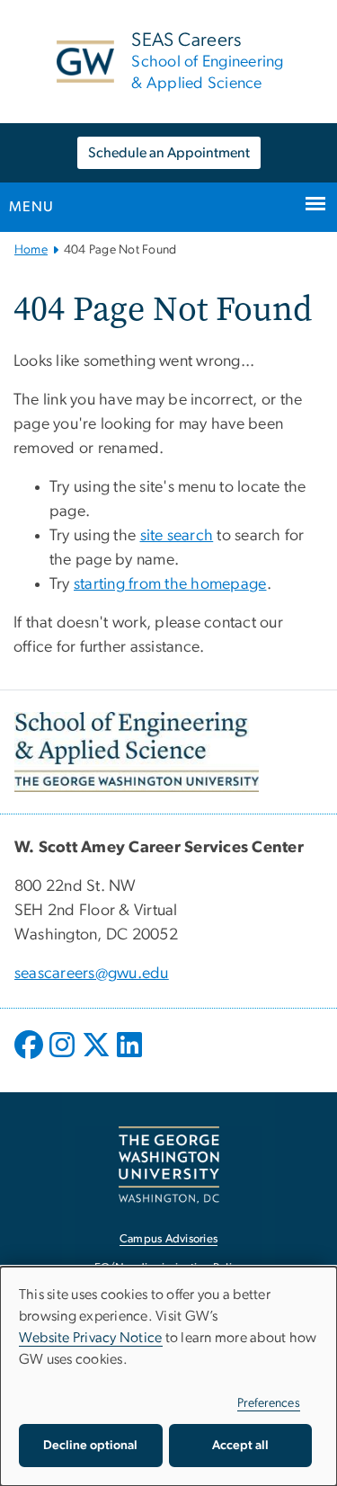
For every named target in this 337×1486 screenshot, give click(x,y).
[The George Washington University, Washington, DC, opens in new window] (169, 1164)
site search (177, 536)
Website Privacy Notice (91, 1337)
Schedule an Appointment (169, 153)
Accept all (240, 1445)
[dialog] (168, 1376)
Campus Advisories (168, 1239)
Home (31, 250)
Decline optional (90, 1445)
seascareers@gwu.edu (91, 973)
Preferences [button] (268, 1403)
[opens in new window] (30, 1058)
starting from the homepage (170, 584)
